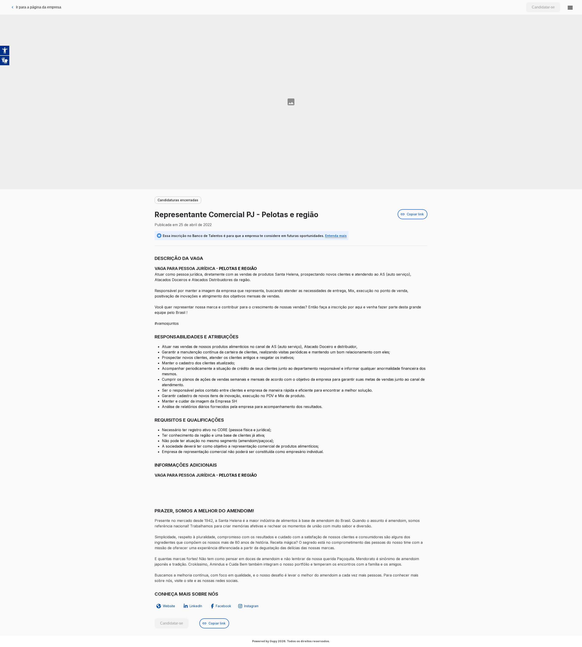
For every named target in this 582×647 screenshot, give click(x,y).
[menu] (570, 7)
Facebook (223, 606)
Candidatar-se (543, 7)
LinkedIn (196, 606)
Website (169, 606)
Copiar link (415, 214)
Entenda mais (336, 236)
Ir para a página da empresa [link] (38, 7)
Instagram (251, 606)
